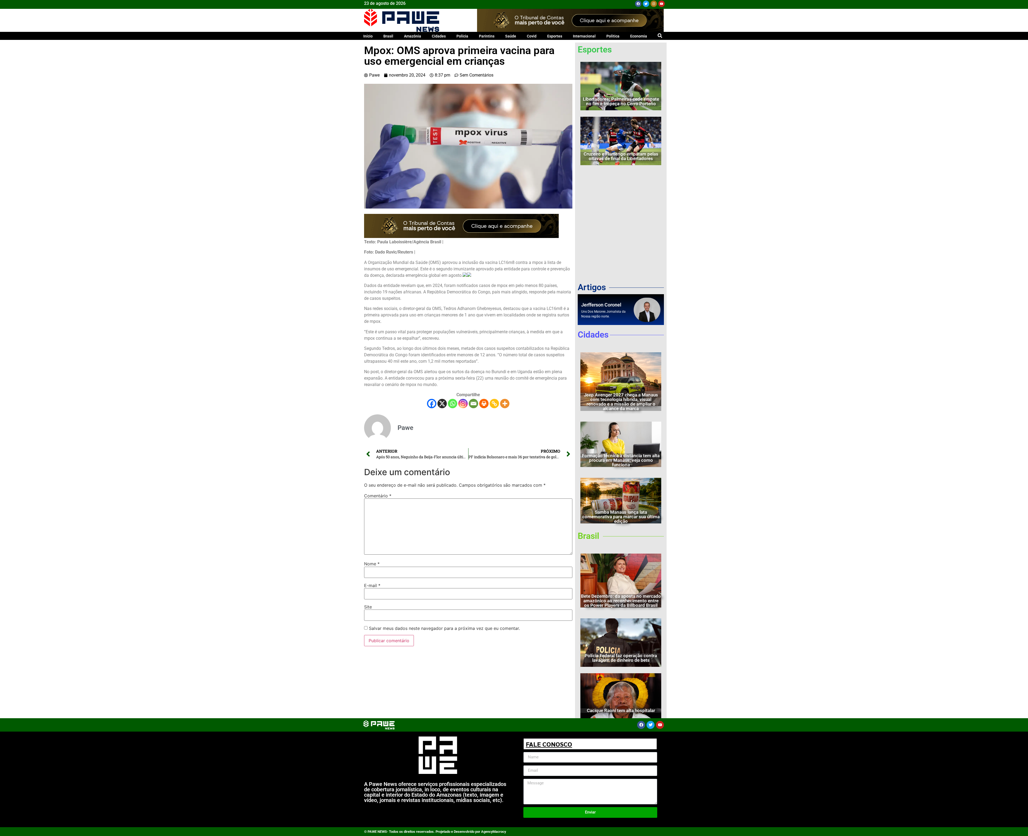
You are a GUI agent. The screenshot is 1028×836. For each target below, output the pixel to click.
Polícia (462, 36)
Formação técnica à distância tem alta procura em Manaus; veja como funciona (621, 460)
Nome (372, 564)
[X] (442, 403)
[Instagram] (654, 4)
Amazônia (412, 36)
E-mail (372, 585)
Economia (638, 36)
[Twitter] (646, 4)
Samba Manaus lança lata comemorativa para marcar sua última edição (621, 516)
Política (612, 36)
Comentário (377, 496)
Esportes (554, 36)
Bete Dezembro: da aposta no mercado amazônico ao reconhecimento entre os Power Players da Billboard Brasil (621, 600)
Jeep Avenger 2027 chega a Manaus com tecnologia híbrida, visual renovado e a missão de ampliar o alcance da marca (621, 401)
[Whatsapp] (452, 403)
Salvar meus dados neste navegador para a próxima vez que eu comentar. (444, 628)
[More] (504, 403)
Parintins (486, 36)
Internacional (584, 36)
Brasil (388, 36)
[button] (660, 35)
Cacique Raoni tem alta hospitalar (621, 710)
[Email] (473, 403)
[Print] (484, 403)
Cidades (439, 36)
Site (368, 607)
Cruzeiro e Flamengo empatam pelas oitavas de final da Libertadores (621, 156)
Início (368, 36)
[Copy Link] (494, 403)
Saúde (510, 36)
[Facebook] (638, 4)
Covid (531, 36)
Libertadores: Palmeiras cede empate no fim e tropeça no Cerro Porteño (621, 101)
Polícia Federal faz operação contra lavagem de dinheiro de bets (621, 658)
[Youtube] (661, 4)
